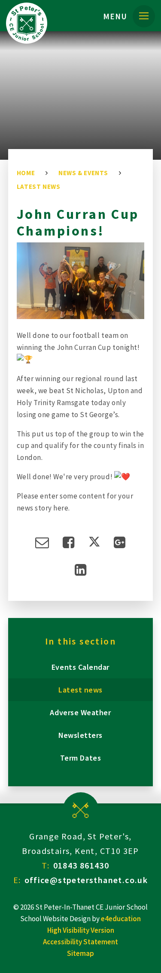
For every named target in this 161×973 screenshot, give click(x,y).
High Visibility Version (80, 930)
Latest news (39, 186)
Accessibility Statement (80, 941)
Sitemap (80, 953)
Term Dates (80, 758)
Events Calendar (80, 667)
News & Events (83, 173)
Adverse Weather (80, 712)
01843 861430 (81, 865)
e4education (121, 918)
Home (26, 173)
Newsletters (80, 735)
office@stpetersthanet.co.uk (86, 880)
